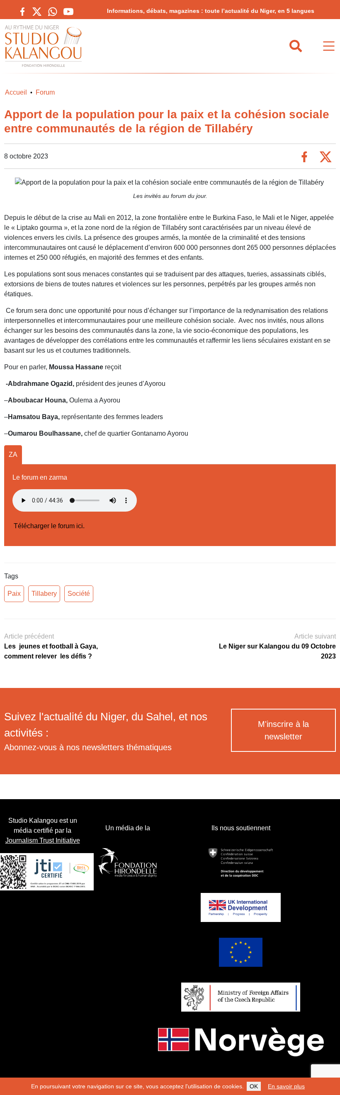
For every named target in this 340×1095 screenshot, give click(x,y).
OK (254, 1086)
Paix (14, 593)
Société (79, 593)
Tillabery (44, 593)
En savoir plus (286, 1086)
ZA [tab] (13, 454)
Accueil (16, 92)
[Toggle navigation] (329, 46)
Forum (45, 92)
